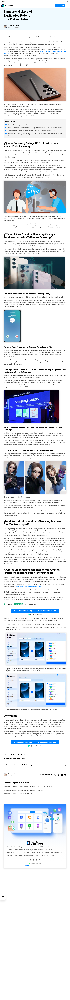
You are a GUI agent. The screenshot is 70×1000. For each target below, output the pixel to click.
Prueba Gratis (60, 5)
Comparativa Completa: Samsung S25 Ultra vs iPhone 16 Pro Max (23, 790)
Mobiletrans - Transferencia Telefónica (28, 587)
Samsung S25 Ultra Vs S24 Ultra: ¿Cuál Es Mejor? (18, 793)
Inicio (5, 37)
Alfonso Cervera (15, 25)
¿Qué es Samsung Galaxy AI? (17, 125)
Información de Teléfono (15, 37)
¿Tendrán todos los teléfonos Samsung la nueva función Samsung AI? (31, 131)
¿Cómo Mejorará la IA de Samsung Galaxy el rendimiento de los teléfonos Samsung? (36, 128)
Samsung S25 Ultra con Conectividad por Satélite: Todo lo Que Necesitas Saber (28, 787)
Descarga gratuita (22, 611)
